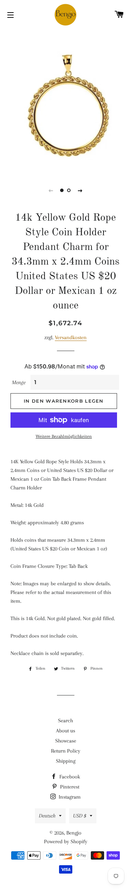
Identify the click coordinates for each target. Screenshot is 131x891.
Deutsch (47, 816)
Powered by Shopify (65, 841)
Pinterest (69, 787)
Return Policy (65, 751)
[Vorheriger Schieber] (51, 190)
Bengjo (73, 833)
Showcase (65, 741)
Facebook (69, 777)
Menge (19, 382)
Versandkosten (71, 337)
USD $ (79, 816)
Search (65, 720)
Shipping (65, 761)
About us (65, 731)
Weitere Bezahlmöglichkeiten (64, 436)
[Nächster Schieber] (80, 190)
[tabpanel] (65, 101)
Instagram (69, 797)
